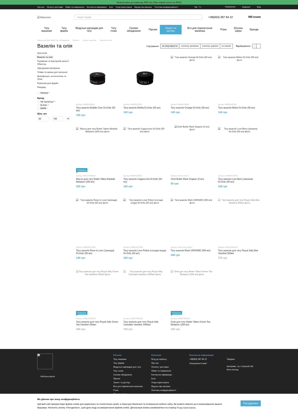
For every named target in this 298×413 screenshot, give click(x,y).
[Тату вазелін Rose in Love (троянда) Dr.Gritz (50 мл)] (97, 220)
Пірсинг (153, 29)
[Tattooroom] (45, 361)
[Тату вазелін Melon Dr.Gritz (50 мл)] (239, 77)
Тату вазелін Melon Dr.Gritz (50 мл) (236, 107)
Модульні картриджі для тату (89, 29)
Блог (111, 7)
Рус (200, 7)
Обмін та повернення (74, 7)
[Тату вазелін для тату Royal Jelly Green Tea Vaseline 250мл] (97, 291)
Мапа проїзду (233, 370)
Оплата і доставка (55, 7)
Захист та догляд (170, 29)
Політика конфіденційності (166, 7)
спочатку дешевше (190, 46)
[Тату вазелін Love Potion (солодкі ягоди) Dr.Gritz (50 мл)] (144, 220)
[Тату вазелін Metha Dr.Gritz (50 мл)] (144, 77)
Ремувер (41, 87)
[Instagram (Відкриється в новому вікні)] (186, 7)
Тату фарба (64, 29)
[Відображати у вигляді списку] (259, 46)
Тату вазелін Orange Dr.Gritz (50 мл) (190, 107)
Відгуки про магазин (143, 7)
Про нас (40, 7)
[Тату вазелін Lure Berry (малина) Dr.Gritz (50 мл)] (239, 148)
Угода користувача (124, 7)
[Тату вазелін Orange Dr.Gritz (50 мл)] (192, 77)
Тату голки (114, 29)
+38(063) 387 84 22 (220, 17)
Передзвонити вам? (198, 363)
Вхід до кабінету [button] (159, 359)
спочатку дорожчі (210, 46)
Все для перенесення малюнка (199, 29)
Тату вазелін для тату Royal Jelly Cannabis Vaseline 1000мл (140, 323)
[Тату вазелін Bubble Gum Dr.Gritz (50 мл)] (97, 77)
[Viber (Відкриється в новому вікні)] (190, 7)
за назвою (226, 46)
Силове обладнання (134, 29)
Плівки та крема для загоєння (52, 72)
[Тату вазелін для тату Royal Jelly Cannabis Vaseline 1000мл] (144, 291)
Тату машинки (46, 29)
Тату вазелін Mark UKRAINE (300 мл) (190, 250)
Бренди (254, 29)
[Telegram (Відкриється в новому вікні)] (182, 7)
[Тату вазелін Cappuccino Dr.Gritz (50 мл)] (144, 148)
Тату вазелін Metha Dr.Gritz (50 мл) (141, 107)
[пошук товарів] (199, 17)
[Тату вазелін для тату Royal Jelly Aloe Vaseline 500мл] (239, 220)
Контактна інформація (97, 7)
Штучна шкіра (238, 29)
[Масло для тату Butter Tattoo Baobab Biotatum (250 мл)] (97, 148)
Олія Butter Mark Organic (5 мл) (187, 179)
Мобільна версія (47, 376)
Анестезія (42, 53)
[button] (295, 2)
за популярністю (170, 46)
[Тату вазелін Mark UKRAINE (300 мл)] (192, 220)
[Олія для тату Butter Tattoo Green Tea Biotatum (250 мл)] (192, 291)
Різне (223, 29)
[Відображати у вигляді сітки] (254, 46)
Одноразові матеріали (48, 68)
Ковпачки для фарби (47, 83)
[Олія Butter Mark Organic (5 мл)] (192, 148)
